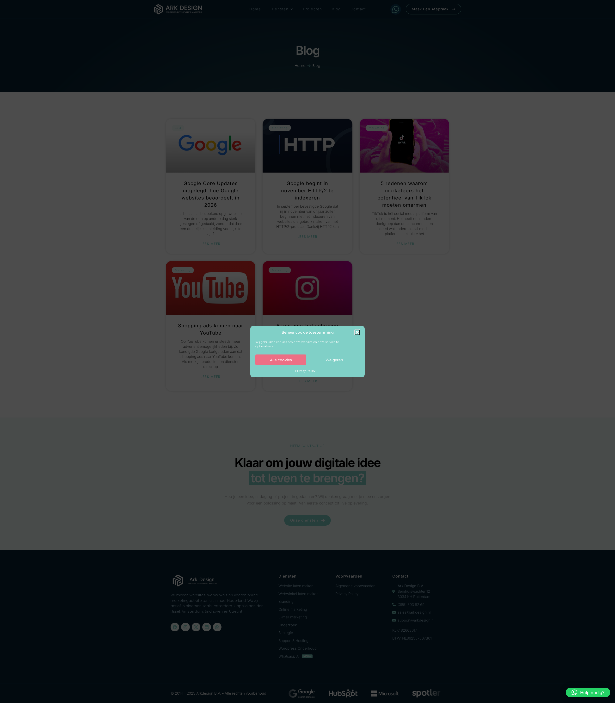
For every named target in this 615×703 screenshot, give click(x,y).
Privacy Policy (305, 371)
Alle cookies (281, 359)
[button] (357, 332)
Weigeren (334, 359)
